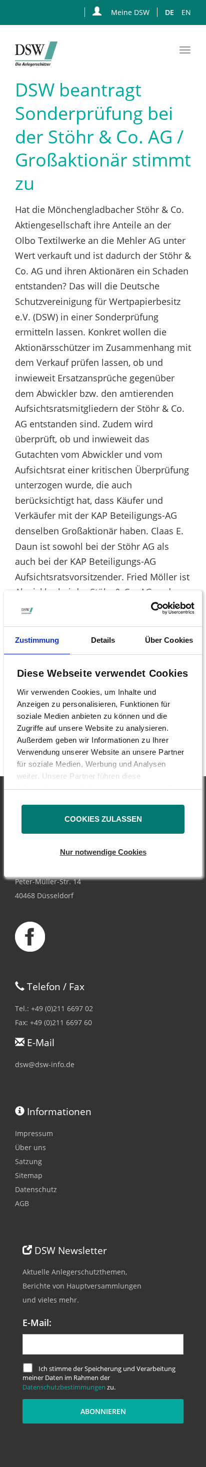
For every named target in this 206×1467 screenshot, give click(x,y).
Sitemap (28, 1175)
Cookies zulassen (103, 819)
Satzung (28, 1161)
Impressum (34, 1133)
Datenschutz (36, 1189)
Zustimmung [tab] (37, 640)
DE (169, 12)
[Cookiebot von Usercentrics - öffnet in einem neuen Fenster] (150, 608)
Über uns (30, 1147)
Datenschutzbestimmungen (64, 1387)
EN (186, 12)
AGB (22, 1203)
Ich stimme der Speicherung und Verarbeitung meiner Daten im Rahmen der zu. (99, 1377)
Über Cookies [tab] (169, 640)
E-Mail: (37, 1323)
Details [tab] (103, 640)
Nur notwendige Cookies (103, 852)
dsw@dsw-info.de (44, 1064)
